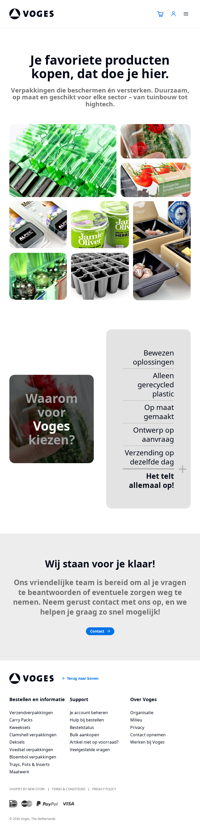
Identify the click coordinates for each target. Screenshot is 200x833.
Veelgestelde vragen (90, 749)
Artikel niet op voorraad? (94, 742)
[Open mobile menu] (186, 14)
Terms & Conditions (68, 789)
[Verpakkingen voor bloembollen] (38, 276)
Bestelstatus (82, 727)
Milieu (136, 720)
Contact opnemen (148, 735)
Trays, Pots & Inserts (29, 764)
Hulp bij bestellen (87, 720)
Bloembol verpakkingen (32, 757)
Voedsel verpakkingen (31, 749)
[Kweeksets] (156, 180)
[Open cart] (160, 14)
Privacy (137, 727)
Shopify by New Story (27, 789)
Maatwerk (19, 772)
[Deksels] (100, 224)
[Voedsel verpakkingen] (162, 250)
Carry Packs (21, 720)
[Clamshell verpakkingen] (38, 224)
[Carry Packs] (156, 141)
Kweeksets (19, 727)
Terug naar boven (82, 678)
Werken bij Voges (147, 742)
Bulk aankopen (84, 735)
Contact (97, 631)
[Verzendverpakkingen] (62, 160)
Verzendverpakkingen (31, 712)
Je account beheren (89, 712)
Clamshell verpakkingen (33, 735)
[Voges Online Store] (31, 14)
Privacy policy (104, 789)
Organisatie (141, 712)
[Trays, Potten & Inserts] (100, 276)
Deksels (17, 742)
